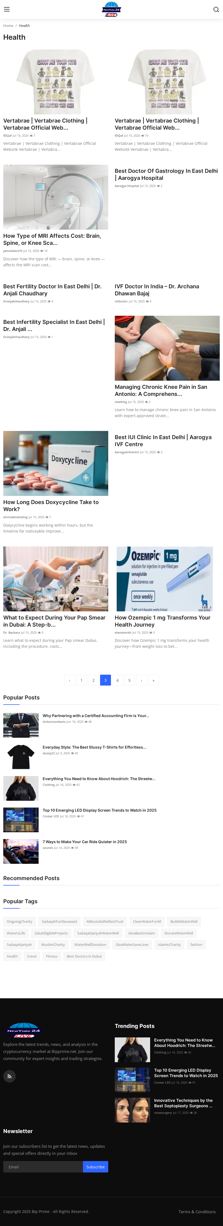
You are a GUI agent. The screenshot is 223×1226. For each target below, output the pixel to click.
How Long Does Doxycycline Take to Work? (51, 505)
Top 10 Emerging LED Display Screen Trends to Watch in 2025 (100, 810)
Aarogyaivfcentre (127, 452)
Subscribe (95, 1166)
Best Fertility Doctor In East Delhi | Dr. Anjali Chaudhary (52, 290)
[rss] (9, 1076)
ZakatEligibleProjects (51, 933)
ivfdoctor (121, 301)
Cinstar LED (51, 816)
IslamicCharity (169, 944)
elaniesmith (123, 632)
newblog (121, 402)
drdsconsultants (54, 722)
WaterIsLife (16, 933)
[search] (216, 9)
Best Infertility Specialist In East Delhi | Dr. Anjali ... (54, 325)
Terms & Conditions (197, 1211)
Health (12, 956)
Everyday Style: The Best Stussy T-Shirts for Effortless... (94, 747)
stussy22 (49, 753)
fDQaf (7, 135)
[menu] (7, 9)
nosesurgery (163, 1113)
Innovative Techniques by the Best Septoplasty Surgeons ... (183, 1103)
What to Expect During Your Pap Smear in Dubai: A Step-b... (54, 621)
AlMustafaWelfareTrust (104, 921)
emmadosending (15, 517)
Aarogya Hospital (127, 186)
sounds (48, 848)
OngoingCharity (19, 921)
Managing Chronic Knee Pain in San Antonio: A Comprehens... (161, 390)
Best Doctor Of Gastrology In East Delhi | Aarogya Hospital (166, 174)
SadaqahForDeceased (59, 921)
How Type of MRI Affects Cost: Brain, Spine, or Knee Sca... (52, 239)
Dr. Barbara (11, 632)
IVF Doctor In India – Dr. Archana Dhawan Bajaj (157, 290)
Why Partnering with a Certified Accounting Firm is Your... (96, 715)
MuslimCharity (53, 944)
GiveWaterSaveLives (132, 944)
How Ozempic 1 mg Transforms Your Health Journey (162, 621)
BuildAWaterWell (184, 921)
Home (8, 25)
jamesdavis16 (12, 251)
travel (31, 956)
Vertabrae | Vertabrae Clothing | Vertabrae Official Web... (45, 124)
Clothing (49, 785)
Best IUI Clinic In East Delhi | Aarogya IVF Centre (163, 441)
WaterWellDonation (90, 944)
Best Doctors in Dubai (84, 956)
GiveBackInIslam (141, 933)
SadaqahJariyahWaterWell (98, 933)
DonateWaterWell (179, 933)
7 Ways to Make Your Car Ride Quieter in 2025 (85, 841)
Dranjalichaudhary (16, 301)
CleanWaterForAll (147, 921)
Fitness (51, 956)
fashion (196, 944)
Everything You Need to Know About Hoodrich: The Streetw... (99, 778)
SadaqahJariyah (19, 944)
